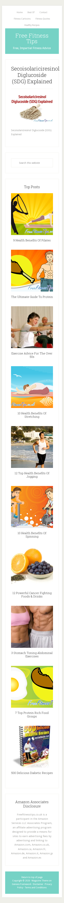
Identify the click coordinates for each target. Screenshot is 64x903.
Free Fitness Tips (32, 38)
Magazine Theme (40, 880)
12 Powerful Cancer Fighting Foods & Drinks (32, 594)
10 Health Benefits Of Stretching (32, 414)
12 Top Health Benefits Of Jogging (32, 474)
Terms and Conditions (36, 887)
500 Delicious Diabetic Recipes (32, 773)
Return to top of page (32, 877)
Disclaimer (38, 884)
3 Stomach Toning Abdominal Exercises (32, 654)
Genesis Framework (21, 884)
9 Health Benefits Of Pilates (32, 240)
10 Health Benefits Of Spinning (32, 534)
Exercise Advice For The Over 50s (31, 355)
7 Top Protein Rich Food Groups (32, 714)
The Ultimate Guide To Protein (32, 297)
